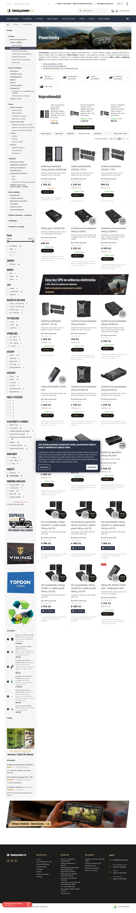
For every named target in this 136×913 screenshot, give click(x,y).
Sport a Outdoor (15, 68)
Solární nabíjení (16, 42)
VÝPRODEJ (12, 221)
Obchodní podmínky (92, 868)
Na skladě (15, 246)
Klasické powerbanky (19, 51)
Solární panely (17, 45)
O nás (9, 4)
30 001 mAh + (16, 310)
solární (14, 491)
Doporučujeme (46, 134)
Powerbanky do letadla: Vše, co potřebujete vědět (60, 68)
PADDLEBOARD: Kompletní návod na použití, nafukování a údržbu (70, 869)
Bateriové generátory (18, 39)
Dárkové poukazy (42, 874)
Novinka (14, 252)
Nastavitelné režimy (18, 448)
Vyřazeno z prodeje (16, 227)
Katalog (39, 877)
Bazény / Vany (15, 99)
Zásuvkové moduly (18, 119)
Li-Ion (13, 322)
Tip (12, 255)
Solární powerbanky (19, 57)
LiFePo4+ (15, 328)
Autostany (14, 71)
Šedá (13, 279)
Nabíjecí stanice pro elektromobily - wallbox (19, 186)
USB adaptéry (17, 113)
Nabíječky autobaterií (18, 165)
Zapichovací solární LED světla (23, 127)
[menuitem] (12, 18)
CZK (119, 3)
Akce (13, 249)
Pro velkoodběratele (68, 886)
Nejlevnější (59, 134)
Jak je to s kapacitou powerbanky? (68, 860)
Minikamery (16, 153)
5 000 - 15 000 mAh (18, 304)
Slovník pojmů (65, 893)
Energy (11, 36)
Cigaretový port (17, 389)
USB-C (14, 355)
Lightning (14, 358)
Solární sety (16, 63)
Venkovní (14, 473)
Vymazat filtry (19, 502)
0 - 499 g (14, 458)
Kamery (13, 145)
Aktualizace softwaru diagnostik (23, 182)
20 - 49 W (15, 337)
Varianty (46, 192)
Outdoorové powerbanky (21, 60)
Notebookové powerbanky (21, 54)
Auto (13, 176)
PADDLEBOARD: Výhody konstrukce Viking (69, 875)
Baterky (14, 136)
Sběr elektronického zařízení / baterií (70, 890)
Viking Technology (42, 864)
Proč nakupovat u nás (21, 4)
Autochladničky (16, 85)
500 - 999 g (15, 461)
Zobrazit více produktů (83, 127)
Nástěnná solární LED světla (22, 125)
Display (14, 442)
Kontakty (39, 869)
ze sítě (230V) (17, 485)
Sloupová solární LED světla (22, 130)
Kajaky (12, 80)
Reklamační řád (90, 866)
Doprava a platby (91, 870)
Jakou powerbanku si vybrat (53, 64)
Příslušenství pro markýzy (21, 96)
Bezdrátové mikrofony (18, 201)
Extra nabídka (14, 192)
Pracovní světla (17, 142)
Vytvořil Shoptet (123, 907)
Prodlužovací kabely (19, 116)
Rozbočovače (17, 110)
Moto (14, 179)
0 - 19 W (14, 346)
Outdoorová (16, 292)
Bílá (12, 273)
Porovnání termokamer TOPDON (69, 879)
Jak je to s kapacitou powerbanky (55, 66)
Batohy (13, 83)
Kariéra (38, 872)
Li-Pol (14, 325)
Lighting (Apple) (17, 497)
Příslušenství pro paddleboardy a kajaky (23, 92)
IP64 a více (15, 425)
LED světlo (15, 428)
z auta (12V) (16, 488)
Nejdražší (70, 134)
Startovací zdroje (17, 162)
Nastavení (44, 467)
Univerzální (16, 476)
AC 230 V (14, 386)
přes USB (15, 494)
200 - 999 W (16, 343)
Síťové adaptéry (16, 107)
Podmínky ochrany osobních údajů (95, 860)
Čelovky (15, 139)
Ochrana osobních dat (93, 863)
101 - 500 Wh (16, 313)
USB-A (14, 379)
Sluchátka (14, 204)
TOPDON (11, 159)
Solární (14, 289)
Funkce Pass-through (19, 434)
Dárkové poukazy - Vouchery (20, 215)
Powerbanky (15, 48)
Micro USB (15, 361)
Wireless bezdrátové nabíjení (21, 431)
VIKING (14, 264)
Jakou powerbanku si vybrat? (68, 864)
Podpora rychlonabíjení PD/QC (21, 438)
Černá (14, 276)
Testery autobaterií (17, 168)
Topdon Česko (41, 866)
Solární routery (16, 207)
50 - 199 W (15, 340)
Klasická (14, 295)
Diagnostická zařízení (18, 173)
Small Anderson (17, 367)
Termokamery (17, 150)
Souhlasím (92, 467)
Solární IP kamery (18, 148)
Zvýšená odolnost (18, 445)
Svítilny (13, 133)
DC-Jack (14, 364)
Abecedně (97, 134)
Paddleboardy (15, 77)
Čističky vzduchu (16, 198)
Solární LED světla (17, 122)
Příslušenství (15, 88)
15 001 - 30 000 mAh (18, 307)
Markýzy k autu (16, 74)
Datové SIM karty (17, 210)
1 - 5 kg (14, 464)
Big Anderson (16, 392)
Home (10, 104)
